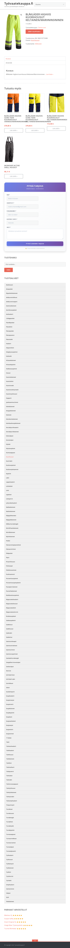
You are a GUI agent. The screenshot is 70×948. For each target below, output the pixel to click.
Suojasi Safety (9, 919)
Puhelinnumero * (11, 211)
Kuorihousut (35, 40)
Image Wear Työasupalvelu (13, 925)
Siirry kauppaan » (34, 32)
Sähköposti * (10, 203)
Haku (8, 270)
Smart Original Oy (10, 922)
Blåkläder (38, 44)
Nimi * (8, 195)
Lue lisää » (49, 74)
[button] (21, 15)
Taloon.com (42, 28)
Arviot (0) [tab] (9, 63)
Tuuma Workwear (10, 929)
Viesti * (9, 227)
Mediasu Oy (8, 915)
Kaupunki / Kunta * (12, 219)
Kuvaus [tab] (8, 59)
